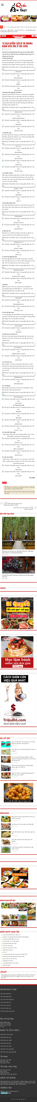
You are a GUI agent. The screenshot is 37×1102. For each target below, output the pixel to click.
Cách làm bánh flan (5, 1002)
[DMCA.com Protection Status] (6, 1093)
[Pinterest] (19, 1099)
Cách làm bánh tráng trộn (7, 1011)
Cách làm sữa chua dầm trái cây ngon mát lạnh (23, 508)
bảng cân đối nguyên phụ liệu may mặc (14, 956)
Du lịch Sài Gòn (19, 30)
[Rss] (12, 1099)
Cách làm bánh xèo (5, 1008)
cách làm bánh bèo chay (10, 943)
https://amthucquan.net (12, 1091)
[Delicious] (23, 1099)
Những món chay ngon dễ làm (8, 1074)
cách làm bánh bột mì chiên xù (11, 934)
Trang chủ (3, 30)
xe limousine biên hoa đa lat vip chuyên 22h (15, 954)
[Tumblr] (25, 1099)
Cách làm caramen (5, 1005)
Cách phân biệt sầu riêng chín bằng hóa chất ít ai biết (13, 504)
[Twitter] (18, 1099)
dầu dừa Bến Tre (11, 976)
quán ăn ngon (6, 965)
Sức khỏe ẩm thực (5, 1070)
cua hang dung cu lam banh (10, 963)
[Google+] (14, 1099)
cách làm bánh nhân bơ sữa (11, 939)
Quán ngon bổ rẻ (4, 1072)
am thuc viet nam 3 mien (10, 947)
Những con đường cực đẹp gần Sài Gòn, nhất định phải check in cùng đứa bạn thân (17, 552)
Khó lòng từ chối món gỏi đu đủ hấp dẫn (23, 824)
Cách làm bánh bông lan (7, 999)
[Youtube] (21, 1099)
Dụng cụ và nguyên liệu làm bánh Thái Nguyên (16, 937)
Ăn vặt (2, 1026)
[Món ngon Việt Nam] (18, 18)
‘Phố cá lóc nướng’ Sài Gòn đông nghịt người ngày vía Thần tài (20, 27)
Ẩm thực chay (4, 1061)
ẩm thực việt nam (8, 945)
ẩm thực (8, 1081)
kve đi (4, 952)
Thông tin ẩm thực (8, 960)
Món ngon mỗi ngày (5, 1060)
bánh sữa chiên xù (8, 950)
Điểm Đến (10, 30)
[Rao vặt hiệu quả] (14, 714)
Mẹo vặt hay (3, 1071)
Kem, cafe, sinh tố (5, 1025)
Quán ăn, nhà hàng (5, 1023)
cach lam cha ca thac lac (10, 958)
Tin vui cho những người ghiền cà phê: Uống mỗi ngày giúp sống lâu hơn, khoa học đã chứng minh (24, 758)
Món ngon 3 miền (5, 1062)
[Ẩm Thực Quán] (18, 7)
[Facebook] (16, 1099)
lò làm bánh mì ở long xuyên (11, 941)
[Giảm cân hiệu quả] (14, 688)
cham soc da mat (12, 975)
